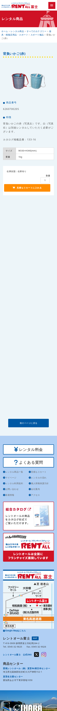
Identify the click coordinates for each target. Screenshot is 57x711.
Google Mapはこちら (15, 630)
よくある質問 (30, 462)
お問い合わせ (12, 489)
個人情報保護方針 (40, 483)
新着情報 (9, 494)
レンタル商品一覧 (14, 471)
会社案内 (35, 489)
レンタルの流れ (39, 477)
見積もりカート (39, 471)
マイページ (10, 477)
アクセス (35, 494)
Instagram (43, 654)
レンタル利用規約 (14, 483)
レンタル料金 (30, 449)
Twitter (36, 654)
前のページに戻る (28, 423)
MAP (35, 638)
